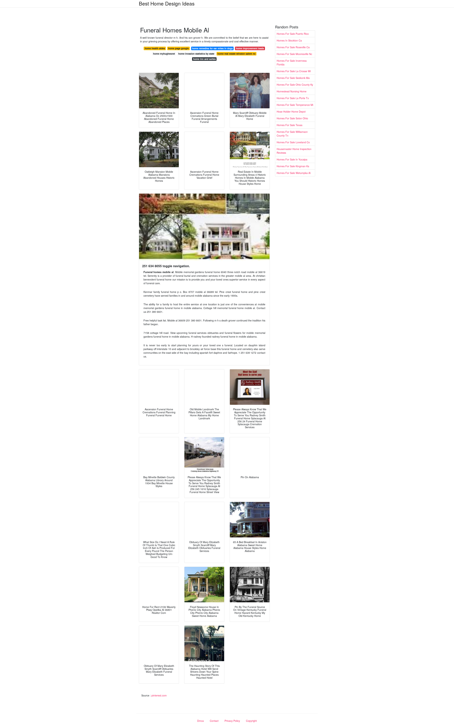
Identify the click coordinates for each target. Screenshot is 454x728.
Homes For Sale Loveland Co (293, 142)
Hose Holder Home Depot (291, 111)
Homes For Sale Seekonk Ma (293, 78)
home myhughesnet (164, 53)
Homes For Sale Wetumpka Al (294, 173)
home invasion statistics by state (196, 53)
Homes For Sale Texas (289, 125)
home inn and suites (204, 59)
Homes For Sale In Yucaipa (292, 159)
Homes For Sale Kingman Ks (293, 166)
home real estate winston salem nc (236, 53)
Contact (214, 721)
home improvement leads (250, 48)
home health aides (155, 48)
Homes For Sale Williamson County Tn (292, 133)
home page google (178, 48)
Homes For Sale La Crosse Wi (294, 71)
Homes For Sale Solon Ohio (292, 118)
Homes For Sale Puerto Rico (293, 33)
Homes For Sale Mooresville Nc (294, 54)
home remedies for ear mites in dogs (212, 48)
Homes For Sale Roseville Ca (293, 47)
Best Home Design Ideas (167, 3)
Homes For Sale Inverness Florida (292, 62)
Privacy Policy (232, 721)
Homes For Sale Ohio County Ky (295, 84)
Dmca (200, 721)
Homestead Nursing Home (291, 91)
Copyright (251, 721)
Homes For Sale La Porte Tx (293, 98)
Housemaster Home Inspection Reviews (294, 150)
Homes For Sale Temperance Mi (295, 105)
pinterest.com (159, 695)
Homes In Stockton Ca (289, 40)
